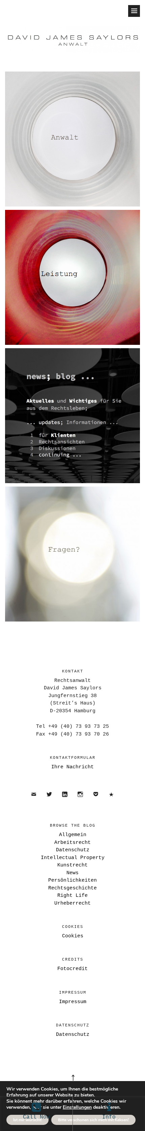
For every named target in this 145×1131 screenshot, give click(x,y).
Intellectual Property (73, 858)
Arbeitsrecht (72, 843)
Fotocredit (72, 969)
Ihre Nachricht (72, 767)
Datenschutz (72, 850)
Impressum (72, 1002)
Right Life (72, 896)
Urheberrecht (72, 903)
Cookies (72, 936)
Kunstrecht (72, 865)
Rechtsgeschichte (72, 888)
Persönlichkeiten (72, 880)
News (72, 873)
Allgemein (72, 835)
